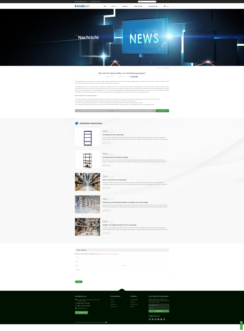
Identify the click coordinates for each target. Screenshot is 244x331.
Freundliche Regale (134, 299)
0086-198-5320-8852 (83, 306)
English (167, 6)
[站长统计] (106, 322)
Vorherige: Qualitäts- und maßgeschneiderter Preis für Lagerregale (92, 110)
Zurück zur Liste (162, 110)
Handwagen (132, 301)
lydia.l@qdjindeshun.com (82, 1)
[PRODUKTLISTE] (241, 322)
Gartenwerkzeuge (134, 304)
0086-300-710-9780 (96, 1)
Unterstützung (113, 304)
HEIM (159, 67)
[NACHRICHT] (241, 325)
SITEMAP (104, 322)
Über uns (162, 67)
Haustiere (132, 306)
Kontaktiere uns (82, 312)
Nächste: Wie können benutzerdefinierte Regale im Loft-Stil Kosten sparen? (135, 110)
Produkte (112, 301)
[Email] (241, 328)
